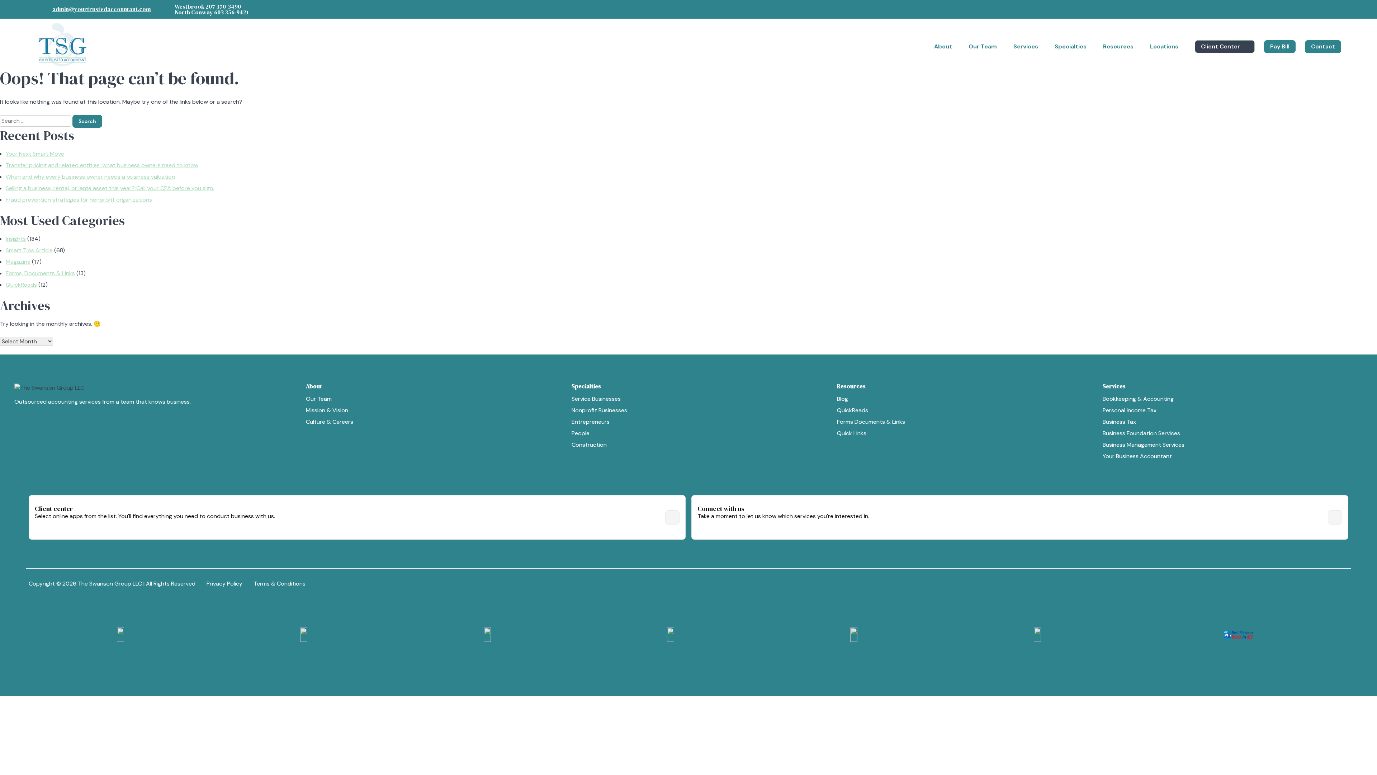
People (581, 433)
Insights (16, 239)
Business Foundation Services (1141, 433)
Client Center (1220, 46)
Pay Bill (1280, 46)
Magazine (18, 262)
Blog (842, 399)
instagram (1301, 8)
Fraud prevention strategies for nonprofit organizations (79, 199)
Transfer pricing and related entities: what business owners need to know (102, 165)
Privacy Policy (224, 583)
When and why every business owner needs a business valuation (90, 176)
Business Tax (1119, 422)
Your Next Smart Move (35, 154)
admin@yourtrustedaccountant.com (101, 9)
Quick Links (851, 433)
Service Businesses (596, 399)
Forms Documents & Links (871, 422)
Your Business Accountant (1137, 456)
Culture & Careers (329, 422)
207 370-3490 (223, 6)
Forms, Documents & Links (40, 273)
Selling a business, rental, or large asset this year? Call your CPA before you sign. (110, 188)
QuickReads (21, 284)
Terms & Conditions (280, 583)
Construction (589, 444)
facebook (1286, 8)
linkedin (1315, 8)
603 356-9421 (231, 12)
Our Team (319, 399)
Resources (1118, 47)
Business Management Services (1143, 444)
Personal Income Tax (1129, 410)
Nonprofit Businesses (599, 410)
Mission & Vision (327, 410)
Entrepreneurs (591, 422)
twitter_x (1329, 8)
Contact (1323, 46)
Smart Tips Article (29, 250)
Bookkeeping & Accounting (1138, 399)
